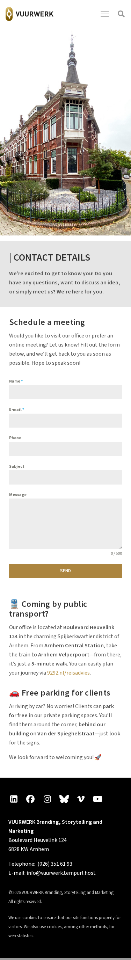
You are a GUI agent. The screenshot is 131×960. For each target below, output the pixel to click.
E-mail (16, 410)
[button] (105, 14)
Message (18, 495)
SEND (65, 570)
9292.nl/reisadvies (68, 673)
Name (16, 381)
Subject (16, 467)
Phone (15, 438)
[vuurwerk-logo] (29, 14)
